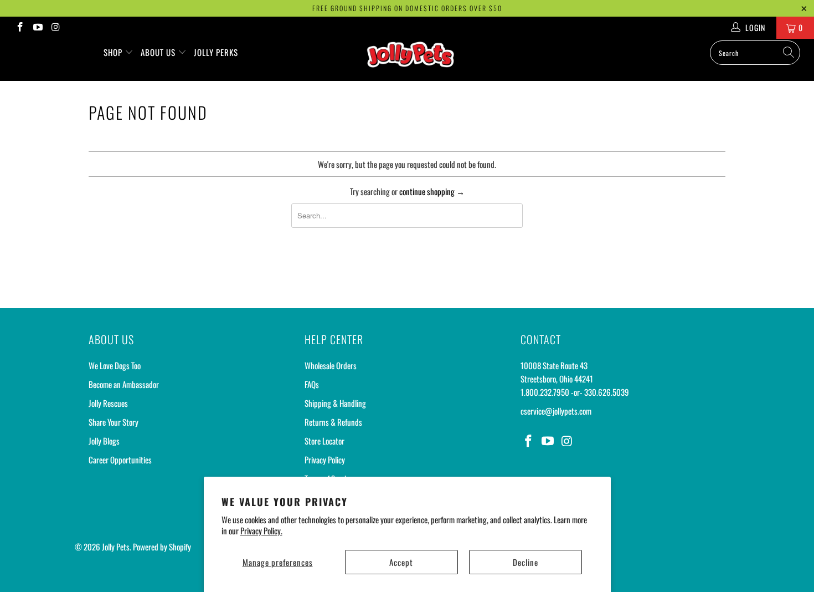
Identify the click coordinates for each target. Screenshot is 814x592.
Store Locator (324, 441)
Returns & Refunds (333, 422)
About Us (159, 52)
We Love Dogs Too (115, 365)
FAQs (312, 384)
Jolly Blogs (104, 441)
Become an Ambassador (124, 384)
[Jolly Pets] (412, 60)
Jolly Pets (116, 546)
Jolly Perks (216, 52)
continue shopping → (432, 191)
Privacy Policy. (261, 530)
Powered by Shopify (162, 546)
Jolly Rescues (108, 403)
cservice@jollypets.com (556, 411)
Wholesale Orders (331, 365)
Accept (401, 562)
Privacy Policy (325, 459)
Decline (525, 562)
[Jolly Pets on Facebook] (19, 27)
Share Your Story (113, 422)
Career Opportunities (120, 459)
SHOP (114, 52)
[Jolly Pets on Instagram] (55, 27)
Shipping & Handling (335, 403)
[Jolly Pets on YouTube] (37, 27)
